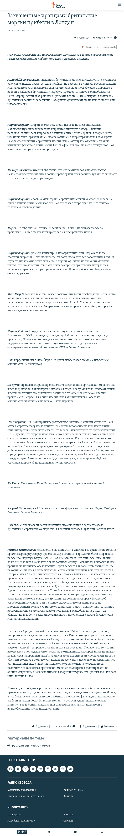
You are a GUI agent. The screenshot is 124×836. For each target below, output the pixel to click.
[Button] (81, 38)
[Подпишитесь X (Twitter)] (25, 769)
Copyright (68, 821)
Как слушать (14, 815)
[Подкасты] (63, 769)
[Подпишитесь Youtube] (33, 769)
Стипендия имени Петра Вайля (25, 796)
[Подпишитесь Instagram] (48, 769)
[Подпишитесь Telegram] (40, 769)
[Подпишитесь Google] (10, 769)
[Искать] (102, 832)
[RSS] (55, 769)
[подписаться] (70, 769)
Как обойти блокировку (21, 821)
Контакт (68, 796)
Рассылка (68, 815)
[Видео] (75, 832)
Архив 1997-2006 (73, 790)
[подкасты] (49, 832)
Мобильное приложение (21, 790)
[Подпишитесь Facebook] (18, 769)
